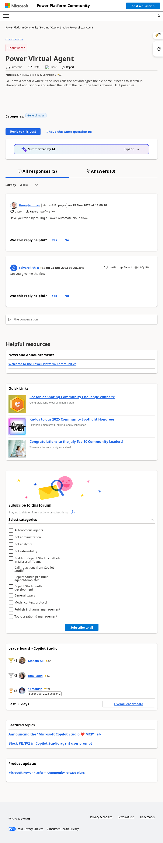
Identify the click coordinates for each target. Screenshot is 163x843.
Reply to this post (23, 131)
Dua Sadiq (35, 676)
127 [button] (49, 675)
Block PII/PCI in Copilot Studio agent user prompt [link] (50, 743)
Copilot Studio (59, 27)
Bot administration (27, 537)
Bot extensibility (25, 551)
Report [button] (70, 67)
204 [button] (49, 660)
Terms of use (126, 817)
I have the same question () (69, 131)
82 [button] (60, 74)
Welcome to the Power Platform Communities (42, 364)
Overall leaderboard (128, 704)
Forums (44, 27)
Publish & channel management (37, 609)
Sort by (11, 185)
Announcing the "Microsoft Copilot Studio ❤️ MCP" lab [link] (54, 734)
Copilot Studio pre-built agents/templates (31, 578)
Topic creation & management (35, 616)
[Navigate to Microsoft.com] (16, 5)
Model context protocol (30, 602)
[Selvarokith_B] (13, 268)
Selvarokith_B (49, 74)
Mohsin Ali (36, 661)
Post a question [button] (143, 6)
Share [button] (53, 67)
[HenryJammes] (13, 205)
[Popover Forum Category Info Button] (72, 512)
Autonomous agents (28, 530)
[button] (143, 7)
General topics (36, 115)
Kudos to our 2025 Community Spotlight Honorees (72, 419)
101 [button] (48, 688)
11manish (35, 689)
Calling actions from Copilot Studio (34, 569)
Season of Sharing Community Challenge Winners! (72, 397)
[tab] (37, 173)
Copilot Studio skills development (28, 588)
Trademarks (147, 817)
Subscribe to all (81, 627)
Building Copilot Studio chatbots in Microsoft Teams (37, 560)
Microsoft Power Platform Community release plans (46, 773)
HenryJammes (29, 205)
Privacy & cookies (101, 817)
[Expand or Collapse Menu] (6, 16)
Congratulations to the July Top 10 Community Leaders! (76, 442)
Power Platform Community (63, 5)
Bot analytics (23, 544)
